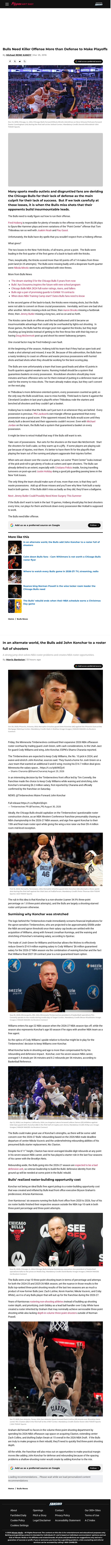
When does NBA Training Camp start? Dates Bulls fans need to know (48, 296)
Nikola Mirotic (21, 267)
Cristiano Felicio (63, 467)
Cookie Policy (17, 1520)
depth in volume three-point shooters (57, 1313)
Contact (59, 1510)
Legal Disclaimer (42, 1520)
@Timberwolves (24, 795)
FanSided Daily (18, 1515)
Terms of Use (92, 1515)
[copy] (25, 61)
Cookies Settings (19, 1525)
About (13, 1510)
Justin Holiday (44, 471)
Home (11, 619)
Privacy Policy (62, 1515)
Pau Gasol (62, 230)
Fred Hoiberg (15, 222)
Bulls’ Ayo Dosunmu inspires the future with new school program (45, 284)
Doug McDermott (25, 335)
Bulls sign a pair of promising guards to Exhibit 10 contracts (42, 292)
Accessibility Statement (68, 1520)
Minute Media (17, 1533)
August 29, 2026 (56, 771)
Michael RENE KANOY (18, 55)
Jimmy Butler (27, 313)
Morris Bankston (15, 659)
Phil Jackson (40, 413)
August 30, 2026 (53, 806)
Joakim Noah (44, 230)
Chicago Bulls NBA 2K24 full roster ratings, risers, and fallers (43, 288)
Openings (38, 1510)
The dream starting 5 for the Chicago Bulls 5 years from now (43, 280)
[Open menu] (7, 4)
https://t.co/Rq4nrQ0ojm (34, 803)
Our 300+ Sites (93, 1510)
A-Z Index (90, 1520)
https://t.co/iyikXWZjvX (52, 767)
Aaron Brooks (70, 310)
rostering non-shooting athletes (46, 1301)
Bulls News (22, 619)
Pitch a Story (39, 1515)
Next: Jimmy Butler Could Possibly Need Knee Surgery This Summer (44, 495)
